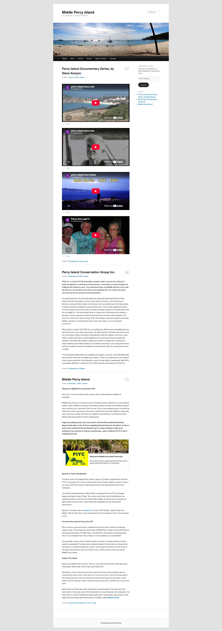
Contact (80, 58)
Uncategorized (73, 261)
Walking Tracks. (113, 597)
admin (82, 77)
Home (65, 58)
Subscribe (143, 85)
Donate (89, 58)
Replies (82, 368)
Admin (86, 276)
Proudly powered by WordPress (111, 623)
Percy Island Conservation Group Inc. (88, 272)
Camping (113, 58)
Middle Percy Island (78, 12)
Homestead (72, 603)
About (72, 58)
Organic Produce (100, 58)
